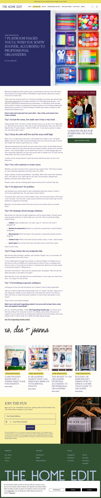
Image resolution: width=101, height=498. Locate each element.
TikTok (84, 455)
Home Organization (13, 373)
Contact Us (40, 455)
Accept (89, 490)
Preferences (56, 490)
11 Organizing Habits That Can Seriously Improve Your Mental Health (38, 381)
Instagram (71, 455)
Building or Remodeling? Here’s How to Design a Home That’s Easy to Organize (83, 383)
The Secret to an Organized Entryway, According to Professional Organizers (62, 383)
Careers (8, 458)
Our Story (8, 455)
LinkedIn (85, 463)
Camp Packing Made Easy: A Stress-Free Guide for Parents (15, 380)
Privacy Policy (8, 438)
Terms (15, 438)
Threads (85, 458)
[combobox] (8, 422)
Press (7, 460)
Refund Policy (41, 460)
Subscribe (30, 427)
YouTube (70, 460)
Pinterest (85, 460)
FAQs (38, 458)
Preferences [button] (12, 493)
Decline (73, 490)
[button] (29, 7)
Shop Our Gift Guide (82, 140)
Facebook (70, 458)
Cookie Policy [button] (10, 491)
